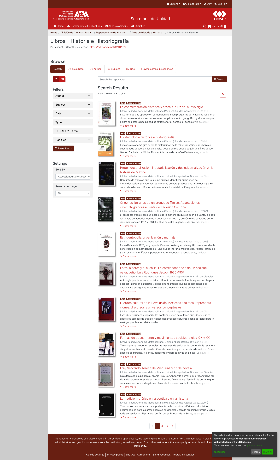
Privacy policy (115, 454)
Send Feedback (161, 454)
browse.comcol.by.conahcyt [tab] (157, 68)
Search (220, 79)
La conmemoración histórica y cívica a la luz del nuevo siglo (161, 107)
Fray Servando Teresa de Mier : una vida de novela (156, 368)
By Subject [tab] (113, 68)
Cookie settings (95, 454)
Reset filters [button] (64, 148)
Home (53, 32)
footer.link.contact (183, 454)
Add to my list (134, 103)
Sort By (60, 169)
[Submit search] (204, 26)
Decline (256, 451)
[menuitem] (173, 4)
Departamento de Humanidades (112, 32)
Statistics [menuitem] (140, 26)
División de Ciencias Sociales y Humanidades (76, 32)
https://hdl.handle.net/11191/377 (108, 47)
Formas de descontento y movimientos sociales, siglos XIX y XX (165, 338)
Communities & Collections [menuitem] (86, 26)
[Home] (71, 15)
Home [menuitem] (60, 26)
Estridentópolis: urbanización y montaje (147, 237)
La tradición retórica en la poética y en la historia (154, 398)
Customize (219, 451)
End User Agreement (138, 454)
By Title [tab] (130, 68)
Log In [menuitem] (221, 3)
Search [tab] (58, 68)
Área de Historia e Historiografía (148, 32)
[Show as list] (56, 79)
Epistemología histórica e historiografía (147, 137)
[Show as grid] (62, 79)
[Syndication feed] (223, 94)
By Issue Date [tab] (76, 68)
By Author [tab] (95, 68)
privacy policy (254, 445)
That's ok (267, 451)
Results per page (66, 186)
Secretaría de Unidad (150, 19)
